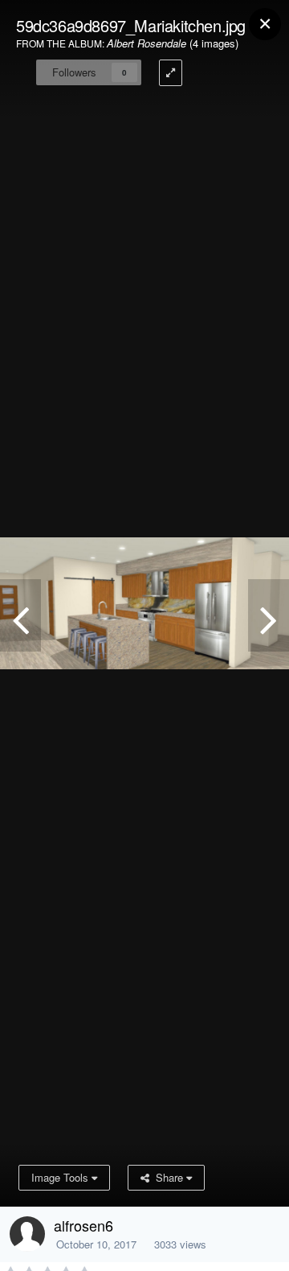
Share (167, 1177)
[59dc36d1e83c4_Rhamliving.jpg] (20, 615)
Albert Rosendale (146, 43)
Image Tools (61, 1177)
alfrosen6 (83, 1225)
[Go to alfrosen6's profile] (27, 1234)
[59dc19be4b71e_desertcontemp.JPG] (268, 615)
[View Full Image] (170, 73)
